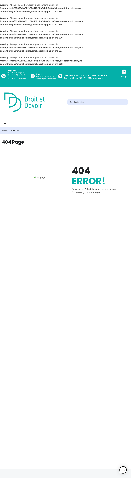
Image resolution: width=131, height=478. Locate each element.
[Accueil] (24, 102)
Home (4, 130)
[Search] (70, 102)
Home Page (94, 192)
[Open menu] (5, 122)
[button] (123, 470)
